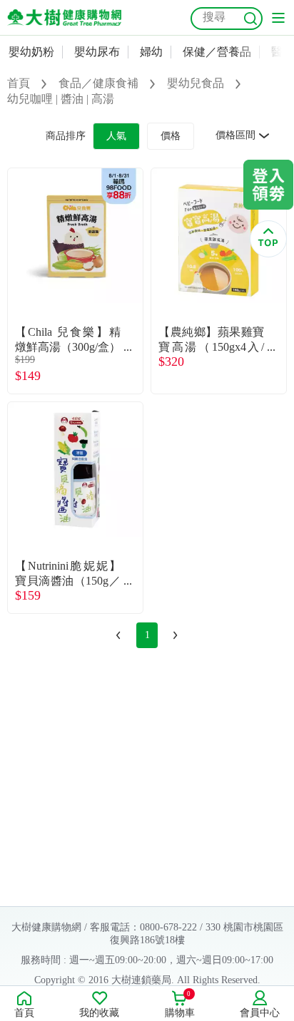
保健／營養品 (217, 52)
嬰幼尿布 (97, 52)
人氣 (116, 135)
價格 (171, 135)
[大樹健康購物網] (64, 17)
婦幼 (151, 52)
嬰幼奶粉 (31, 52)
